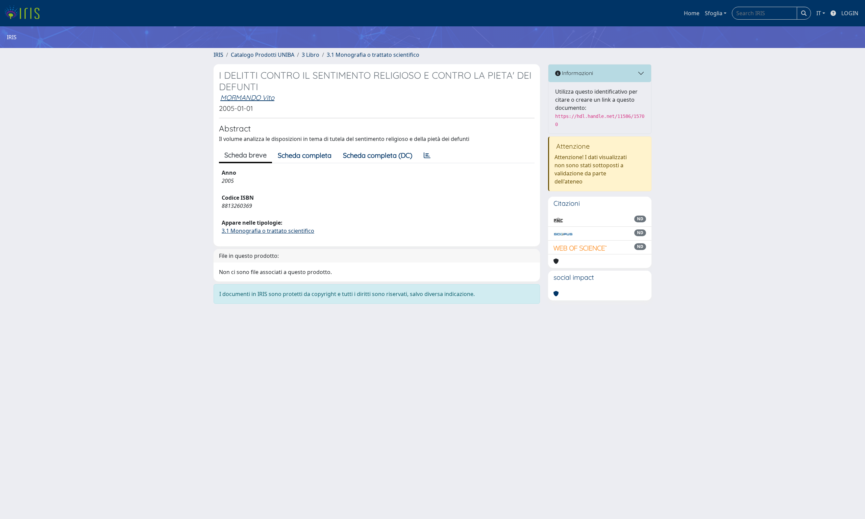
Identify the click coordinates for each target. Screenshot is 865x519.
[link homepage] (24, 13)
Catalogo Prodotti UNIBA (262, 54)
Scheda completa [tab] (304, 155)
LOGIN (849, 13)
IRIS (218, 54)
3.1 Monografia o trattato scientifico (373, 54)
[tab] (427, 155)
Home (691, 13)
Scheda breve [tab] (245, 155)
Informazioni (577, 73)
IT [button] (818, 13)
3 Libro (310, 54)
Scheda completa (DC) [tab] (377, 155)
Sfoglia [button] (713, 13)
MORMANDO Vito (247, 97)
